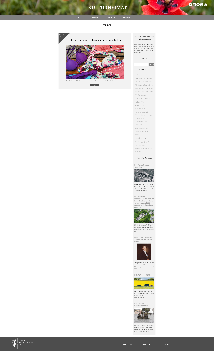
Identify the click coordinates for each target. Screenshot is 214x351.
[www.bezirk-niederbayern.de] (22, 343)
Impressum (127, 344)
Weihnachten (138, 151)
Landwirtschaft (140, 118)
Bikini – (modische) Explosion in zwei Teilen (95, 40)
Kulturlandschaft (141, 112)
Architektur (138, 74)
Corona (143, 88)
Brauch (137, 82)
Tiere (136, 145)
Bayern (149, 78)
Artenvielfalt (145, 75)
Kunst (143, 115)
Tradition (142, 146)
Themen (94, 17)
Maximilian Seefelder (142, 128)
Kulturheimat (107, 8)
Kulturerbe (142, 108)
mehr (95, 85)
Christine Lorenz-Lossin (147, 81)
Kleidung (142, 105)
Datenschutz (147, 344)
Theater (150, 142)
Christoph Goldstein (144, 85)
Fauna (151, 91)
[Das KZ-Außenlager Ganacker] (144, 181)
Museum (137, 131)
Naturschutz (137, 134)
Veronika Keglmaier (141, 148)
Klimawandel (147, 105)
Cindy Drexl (138, 88)
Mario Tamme (138, 124)
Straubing (144, 142)
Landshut (149, 115)
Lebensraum (139, 121)
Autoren (110, 17)
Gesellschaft (139, 98)
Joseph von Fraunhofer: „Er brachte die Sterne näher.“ (143, 240)
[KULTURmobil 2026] (144, 288)
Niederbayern (142, 138)
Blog (80, 17)
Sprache (137, 142)
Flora (136, 94)
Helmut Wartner (141, 102)
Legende (145, 121)
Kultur (136, 108)
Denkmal (150, 88)
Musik (142, 131)
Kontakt (127, 17)
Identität (137, 105)
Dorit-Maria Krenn (139, 91)
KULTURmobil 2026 (142, 275)
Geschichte (142, 95)
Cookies (165, 344)
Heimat (148, 99)
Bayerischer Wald (140, 78)
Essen (147, 91)
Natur (146, 131)
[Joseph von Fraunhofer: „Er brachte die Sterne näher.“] (144, 260)
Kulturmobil (137, 114)
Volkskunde (150, 148)
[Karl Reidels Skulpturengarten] (144, 322)
